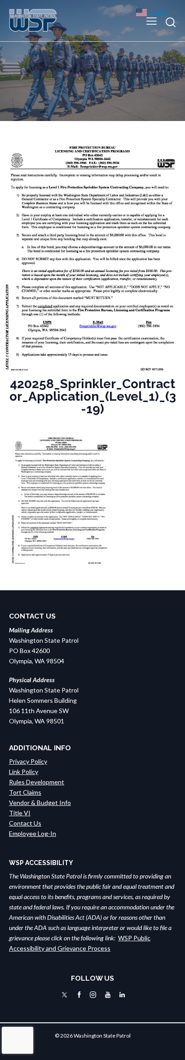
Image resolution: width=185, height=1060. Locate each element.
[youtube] (108, 995)
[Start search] (170, 22)
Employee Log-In (32, 833)
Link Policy (23, 771)
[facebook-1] (79, 995)
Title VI (20, 813)
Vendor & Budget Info (40, 802)
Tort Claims (25, 792)
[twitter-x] (64, 995)
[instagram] (93, 995)
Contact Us (25, 823)
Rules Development (36, 782)
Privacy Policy (28, 761)
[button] (151, 20)
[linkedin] (122, 995)
